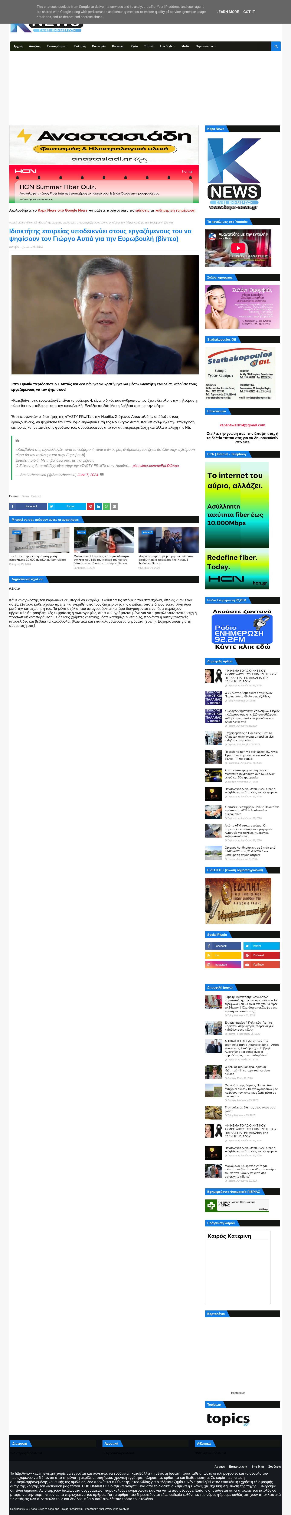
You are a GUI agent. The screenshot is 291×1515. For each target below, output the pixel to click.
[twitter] (261, 946)
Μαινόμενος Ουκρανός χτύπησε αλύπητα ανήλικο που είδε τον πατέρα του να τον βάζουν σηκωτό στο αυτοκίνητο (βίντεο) (101, 559)
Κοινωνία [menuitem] (118, 46)
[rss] (223, 955)
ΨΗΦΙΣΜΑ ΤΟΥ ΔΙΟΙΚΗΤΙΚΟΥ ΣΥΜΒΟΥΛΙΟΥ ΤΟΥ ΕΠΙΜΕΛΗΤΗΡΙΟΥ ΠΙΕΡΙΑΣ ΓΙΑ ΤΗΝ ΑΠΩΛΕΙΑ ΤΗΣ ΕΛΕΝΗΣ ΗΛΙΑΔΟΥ (251, 676)
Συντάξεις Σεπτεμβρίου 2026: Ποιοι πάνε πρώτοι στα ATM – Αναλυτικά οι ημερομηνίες (252, 810)
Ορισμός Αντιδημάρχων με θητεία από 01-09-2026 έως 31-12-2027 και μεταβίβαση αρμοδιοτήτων (250, 851)
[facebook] (223, 946)
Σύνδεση (274, 1466)
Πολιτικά (32, 222)
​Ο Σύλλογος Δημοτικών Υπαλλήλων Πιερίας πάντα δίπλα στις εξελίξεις (248, 694)
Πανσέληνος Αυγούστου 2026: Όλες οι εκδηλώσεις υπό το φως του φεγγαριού (251, 790)
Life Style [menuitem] (166, 46)
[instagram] (223, 964)
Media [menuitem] (185, 46)
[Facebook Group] (223, 974)
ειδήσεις (142, 210)
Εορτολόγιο (238, 1392)
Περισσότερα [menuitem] (204, 46)
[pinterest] (261, 955)
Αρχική (220, 1466)
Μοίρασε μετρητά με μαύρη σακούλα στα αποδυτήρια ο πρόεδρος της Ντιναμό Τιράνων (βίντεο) (165, 559)
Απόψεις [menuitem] (34, 46)
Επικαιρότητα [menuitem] (56, 46)
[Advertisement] (145, 83)
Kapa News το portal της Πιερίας (49, 1509)
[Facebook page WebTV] (261, 974)
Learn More (227, 12)
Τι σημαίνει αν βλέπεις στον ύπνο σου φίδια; (250, 1109)
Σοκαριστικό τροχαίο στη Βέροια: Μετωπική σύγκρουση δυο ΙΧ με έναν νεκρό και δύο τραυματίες (250, 773)
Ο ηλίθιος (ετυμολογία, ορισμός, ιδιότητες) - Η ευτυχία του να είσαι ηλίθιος (247, 1070)
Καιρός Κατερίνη (229, 1236)
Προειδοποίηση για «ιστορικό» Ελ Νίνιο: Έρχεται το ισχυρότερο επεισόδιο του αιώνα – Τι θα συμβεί (251, 755)
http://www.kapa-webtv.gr (114, 1509)
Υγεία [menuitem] (134, 46)
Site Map (258, 1466)
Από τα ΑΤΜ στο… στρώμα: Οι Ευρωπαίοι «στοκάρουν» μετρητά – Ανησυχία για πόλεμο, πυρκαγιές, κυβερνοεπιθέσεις (248, 831)
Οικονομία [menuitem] (99, 46)
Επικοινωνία (238, 1466)
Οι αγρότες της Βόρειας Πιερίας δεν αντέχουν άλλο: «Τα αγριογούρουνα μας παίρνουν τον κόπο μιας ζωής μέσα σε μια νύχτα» (251, 1091)
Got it (249, 12)
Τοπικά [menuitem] (149, 46)
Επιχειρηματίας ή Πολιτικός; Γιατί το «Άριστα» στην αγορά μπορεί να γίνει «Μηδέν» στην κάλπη (249, 736)
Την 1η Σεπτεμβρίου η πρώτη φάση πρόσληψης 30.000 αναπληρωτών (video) (37, 557)
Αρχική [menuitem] (18, 46)
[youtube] (261, 964)
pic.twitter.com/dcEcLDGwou (156, 466)
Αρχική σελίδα (17, 222)
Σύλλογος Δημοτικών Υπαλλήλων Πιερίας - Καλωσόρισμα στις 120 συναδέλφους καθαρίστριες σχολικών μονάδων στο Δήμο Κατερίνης (252, 716)
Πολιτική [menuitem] (80, 46)
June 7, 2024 (88, 475)
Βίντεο (25, 496)
